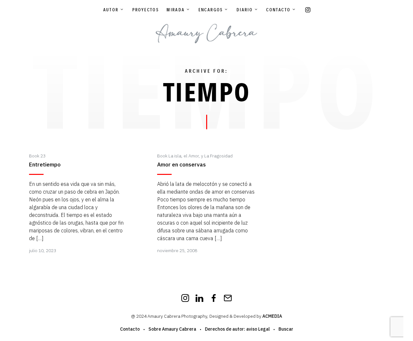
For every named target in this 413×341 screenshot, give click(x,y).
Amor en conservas (181, 164)
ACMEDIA (272, 316)
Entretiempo (45, 164)
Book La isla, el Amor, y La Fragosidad (195, 156)
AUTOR (111, 10)
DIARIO (245, 10)
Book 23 (37, 156)
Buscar (285, 329)
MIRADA (175, 10)
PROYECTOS (145, 10)
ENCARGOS (210, 10)
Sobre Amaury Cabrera (172, 329)
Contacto (278, 10)
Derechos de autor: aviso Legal (237, 329)
